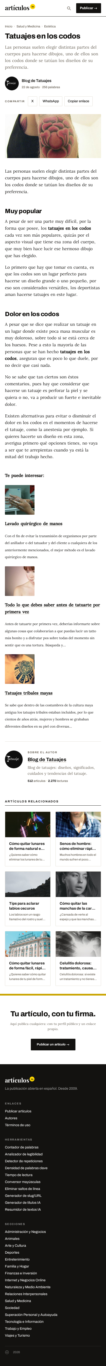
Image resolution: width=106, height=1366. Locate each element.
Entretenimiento (17, 1259)
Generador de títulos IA (23, 1202)
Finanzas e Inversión (21, 1273)
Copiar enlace (78, 101)
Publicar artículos (18, 1111)
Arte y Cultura (15, 1245)
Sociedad (12, 1308)
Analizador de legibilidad (24, 1154)
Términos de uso (17, 1125)
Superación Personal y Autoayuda (31, 1315)
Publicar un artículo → (53, 1044)
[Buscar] (69, 8)
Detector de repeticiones (24, 1161)
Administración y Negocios (25, 1232)
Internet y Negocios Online (25, 1280)
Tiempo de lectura (19, 1175)
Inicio (8, 26)
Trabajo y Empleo (18, 1328)
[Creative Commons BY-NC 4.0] (7, 1352)
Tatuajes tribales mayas (29, 693)
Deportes (12, 1252)
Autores (11, 1118)
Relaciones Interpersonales (26, 1294)
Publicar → (88, 8)
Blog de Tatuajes (37, 81)
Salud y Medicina (28, 26)
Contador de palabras (21, 1147)
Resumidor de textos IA (23, 1209)
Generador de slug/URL (23, 1196)
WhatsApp (51, 101)
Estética (50, 26)
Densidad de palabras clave (26, 1168)
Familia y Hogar (17, 1266)
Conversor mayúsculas (22, 1182)
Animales (12, 1239)
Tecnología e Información (24, 1322)
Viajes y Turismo (17, 1335)
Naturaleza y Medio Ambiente (28, 1287)
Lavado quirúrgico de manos (33, 523)
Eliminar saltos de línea (22, 1189)
